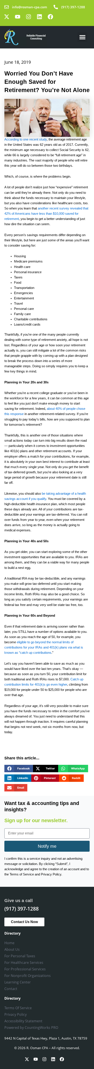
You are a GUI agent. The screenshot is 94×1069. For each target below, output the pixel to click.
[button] (82, 37)
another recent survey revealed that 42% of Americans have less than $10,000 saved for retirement (46, 214)
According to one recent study (25, 139)
